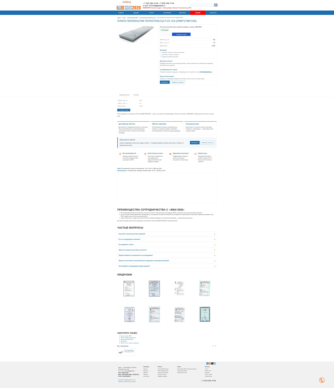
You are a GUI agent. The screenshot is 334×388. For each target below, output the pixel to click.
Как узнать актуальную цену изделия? (132, 234)
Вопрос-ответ (208, 370)
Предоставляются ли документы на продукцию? (136, 255)
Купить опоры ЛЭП (126, 336)
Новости (145, 369)
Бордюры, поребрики (162, 376)
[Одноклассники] (210, 363)
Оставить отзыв (123, 110)
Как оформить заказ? (126, 244)
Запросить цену (181, 34)
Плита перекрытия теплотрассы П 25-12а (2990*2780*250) (129, 350)
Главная (119, 17)
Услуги (179, 366)
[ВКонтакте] (207, 363)
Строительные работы (182, 370)
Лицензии (145, 374)
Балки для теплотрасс (127, 339)
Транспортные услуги (182, 372)
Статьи (206, 369)
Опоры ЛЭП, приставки (163, 372)
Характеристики (124, 95)
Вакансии (145, 372)
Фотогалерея (146, 376)
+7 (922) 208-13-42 (166, 3)
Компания (146, 366)
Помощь (207, 366)
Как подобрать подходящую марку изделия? (134, 266)
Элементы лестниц (162, 374)
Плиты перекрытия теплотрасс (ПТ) (148, 17)
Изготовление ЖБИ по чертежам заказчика (186, 369)
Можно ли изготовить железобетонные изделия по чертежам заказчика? (144, 261)
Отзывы (136, 95)
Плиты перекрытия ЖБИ (132, 17)
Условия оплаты (208, 376)
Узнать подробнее (175, 131)
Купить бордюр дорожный (128, 337)
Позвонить (164, 82)
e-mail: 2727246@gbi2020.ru (154, 5)
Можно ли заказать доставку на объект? (133, 250)
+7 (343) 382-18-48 (150, 3)
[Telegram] (215, 363)
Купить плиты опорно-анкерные (130, 343)
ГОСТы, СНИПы (208, 374)
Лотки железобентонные (163, 369)
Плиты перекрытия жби (163, 370)
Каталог (124, 17)
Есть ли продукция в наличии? (129, 239)
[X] (212, 363)
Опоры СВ (124, 341)
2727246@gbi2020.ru (206, 72)
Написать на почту (177, 82)
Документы (145, 370)
